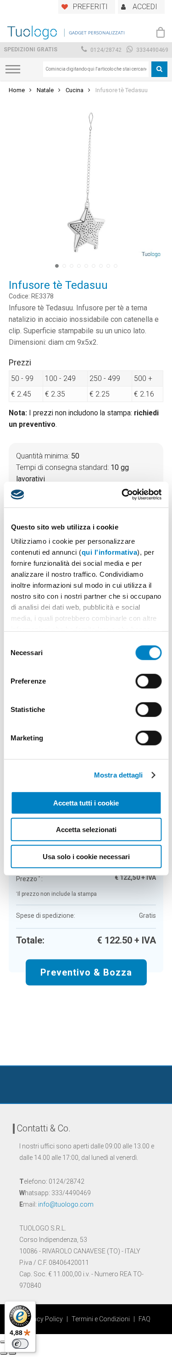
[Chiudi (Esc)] (3, 1341)
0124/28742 (105, 50)
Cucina (74, 90)
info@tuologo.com (66, 1204)
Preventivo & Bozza (86, 971)
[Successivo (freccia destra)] (12, 1353)
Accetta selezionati (86, 829)
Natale (45, 90)
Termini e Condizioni (101, 1319)
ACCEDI (145, 6)
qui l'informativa (109, 552)
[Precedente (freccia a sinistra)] (3, 1353)
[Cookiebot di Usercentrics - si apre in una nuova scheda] (122, 495)
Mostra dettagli (118, 775)
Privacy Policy (42, 1319)
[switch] (148, 680)
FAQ (144, 1319)
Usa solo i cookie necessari (86, 856)
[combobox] (96, 69)
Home (17, 90)
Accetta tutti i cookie (86, 802)
